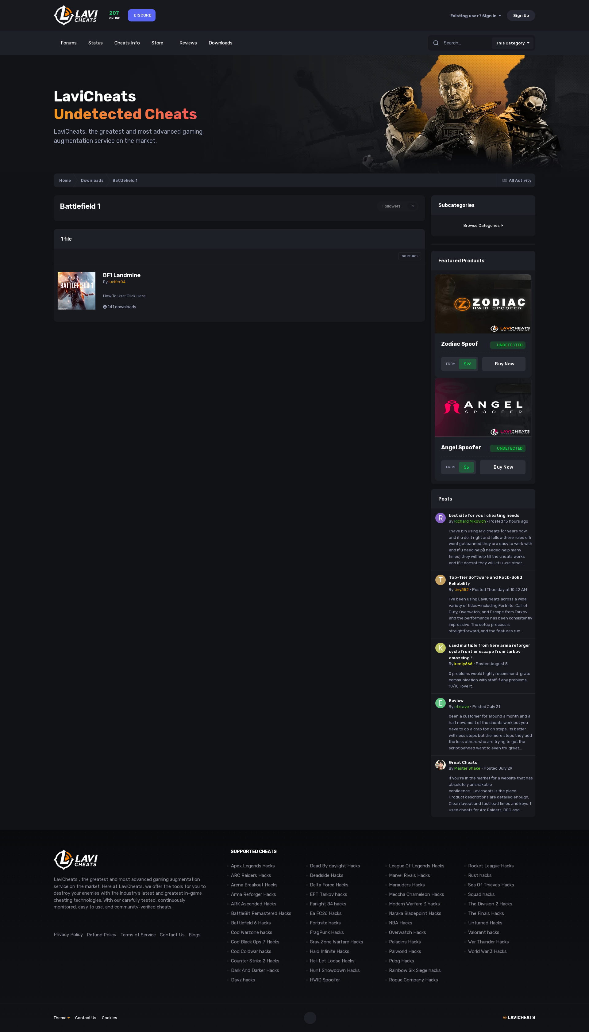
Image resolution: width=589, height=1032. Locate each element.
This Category (510, 43)
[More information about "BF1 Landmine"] (76, 291)
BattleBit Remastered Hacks (261, 913)
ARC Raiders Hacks (251, 875)
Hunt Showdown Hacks (335, 970)
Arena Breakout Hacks (254, 885)
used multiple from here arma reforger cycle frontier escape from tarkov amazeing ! (489, 651)
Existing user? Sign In (474, 15)
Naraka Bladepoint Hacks (415, 913)
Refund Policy (101, 935)
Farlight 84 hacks (328, 904)
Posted (508, 521)
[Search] (436, 43)
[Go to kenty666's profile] (440, 648)
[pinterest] (84, 920)
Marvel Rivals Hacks (409, 875)
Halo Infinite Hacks (329, 951)
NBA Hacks (400, 923)
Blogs (195, 935)
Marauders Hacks (407, 885)
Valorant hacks (483, 932)
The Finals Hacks (486, 913)
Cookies (109, 1017)
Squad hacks (481, 894)
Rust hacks (480, 875)
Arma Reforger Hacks (253, 894)
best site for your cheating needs (484, 515)
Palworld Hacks (405, 951)
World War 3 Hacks (487, 951)
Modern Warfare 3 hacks (414, 904)
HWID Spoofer (325, 980)
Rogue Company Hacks (413, 980)
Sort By (409, 256)
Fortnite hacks (325, 923)
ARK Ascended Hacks (253, 904)
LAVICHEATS (519, 1017)
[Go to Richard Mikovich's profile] (440, 518)
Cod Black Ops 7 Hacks (255, 942)
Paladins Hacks (405, 942)
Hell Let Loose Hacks (332, 961)
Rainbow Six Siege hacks (415, 970)
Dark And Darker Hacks (255, 970)
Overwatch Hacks (407, 932)
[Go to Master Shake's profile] (440, 765)
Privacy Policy (68, 934)
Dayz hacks (243, 980)
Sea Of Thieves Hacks (491, 885)
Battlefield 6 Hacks (251, 923)
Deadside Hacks (327, 875)
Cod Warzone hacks (251, 932)
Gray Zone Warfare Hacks (336, 942)
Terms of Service (138, 935)
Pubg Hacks (401, 961)
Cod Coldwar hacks (251, 951)
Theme (60, 1017)
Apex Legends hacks (253, 866)
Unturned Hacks (485, 923)
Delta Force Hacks (329, 885)
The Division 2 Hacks (490, 904)
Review (456, 700)
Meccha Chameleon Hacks (416, 894)
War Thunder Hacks (488, 942)
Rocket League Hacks (491, 866)
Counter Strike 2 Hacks (255, 961)
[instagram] (70, 920)
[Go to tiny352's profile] (440, 580)
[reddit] (57, 920)
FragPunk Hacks (327, 932)
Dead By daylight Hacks (335, 866)
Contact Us (172, 935)
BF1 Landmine (122, 275)
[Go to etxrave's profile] (440, 703)
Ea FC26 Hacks (326, 913)
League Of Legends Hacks (417, 866)
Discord (143, 15)
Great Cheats (463, 762)
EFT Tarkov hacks (328, 894)
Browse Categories (483, 225)
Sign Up (521, 15)
